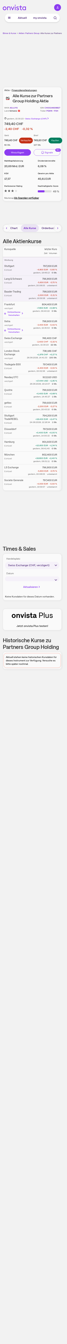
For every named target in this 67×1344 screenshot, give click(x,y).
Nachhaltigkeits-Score (48, 186)
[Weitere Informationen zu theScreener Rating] (10, 191)
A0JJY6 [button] (14, 107)
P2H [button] (56, 110)
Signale (49, 152)
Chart (14, 228)
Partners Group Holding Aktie (39, 33)
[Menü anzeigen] (9, 17)
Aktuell (22, 18)
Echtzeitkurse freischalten (14, 314)
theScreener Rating (13, 186)
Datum (10, 573)
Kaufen (55, 140)
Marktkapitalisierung (13, 160)
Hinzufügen (17, 152)
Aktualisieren (30, 587)
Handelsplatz (13, 558)
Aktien (22, 33)
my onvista (40, 18)
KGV (6, 173)
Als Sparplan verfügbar (26, 198)
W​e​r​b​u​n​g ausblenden (44, 58)
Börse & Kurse (9, 33)
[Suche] (55, 17)
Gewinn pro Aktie (46, 173)
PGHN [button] (49, 110)
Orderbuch (48, 228)
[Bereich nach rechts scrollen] (58, 228)
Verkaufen (25, 140)
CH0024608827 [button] (52, 107)
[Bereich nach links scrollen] (6, 228)
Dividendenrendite (46, 160)
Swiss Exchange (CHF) (36, 118)
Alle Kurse (30, 228)
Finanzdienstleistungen (24, 90)
